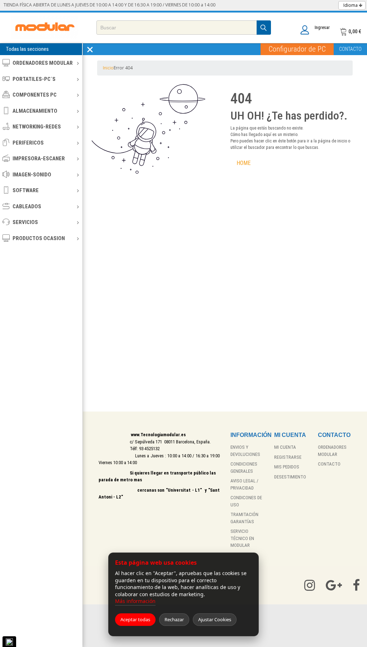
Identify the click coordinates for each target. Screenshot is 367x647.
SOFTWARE (26, 190)
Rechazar (174, 619)
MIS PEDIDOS (286, 467)
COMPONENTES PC (35, 95)
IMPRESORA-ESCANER (39, 158)
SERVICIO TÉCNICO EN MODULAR (242, 538)
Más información (135, 601)
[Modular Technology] (44, 28)
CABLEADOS (27, 206)
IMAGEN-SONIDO (32, 174)
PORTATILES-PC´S (34, 79)
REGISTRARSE (287, 457)
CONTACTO (350, 49)
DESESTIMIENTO (290, 477)
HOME (244, 163)
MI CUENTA (285, 447)
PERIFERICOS (28, 143)
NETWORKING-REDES (37, 126)
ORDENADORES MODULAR (43, 63)
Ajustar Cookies (214, 619)
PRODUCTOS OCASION (39, 238)
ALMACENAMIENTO (35, 111)
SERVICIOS (25, 222)
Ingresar (322, 27)
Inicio (108, 68)
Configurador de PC (297, 49)
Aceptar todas (135, 619)
